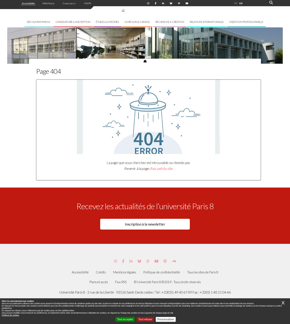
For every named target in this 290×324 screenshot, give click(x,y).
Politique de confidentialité (161, 272)
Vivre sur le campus (137, 21)
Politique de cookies (10, 315)
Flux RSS (121, 282)
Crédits (101, 272)
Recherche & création (169, 21)
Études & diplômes (107, 21)
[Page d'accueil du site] (145, 61)
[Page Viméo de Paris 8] (179, 3)
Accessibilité (28, 3)
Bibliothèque (48, 3)
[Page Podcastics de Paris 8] (165, 261)
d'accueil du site (161, 168)
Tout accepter (125, 319)
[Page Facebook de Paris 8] (155, 3)
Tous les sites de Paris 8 (202, 272)
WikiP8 (87, 3)
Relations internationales (207, 21)
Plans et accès (98, 282)
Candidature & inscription (73, 21)
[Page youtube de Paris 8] (187, 3)
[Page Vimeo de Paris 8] (131, 261)
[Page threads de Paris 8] (147, 261)
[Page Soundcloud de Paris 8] (174, 261)
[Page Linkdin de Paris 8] (163, 3)
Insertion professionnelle (246, 21)
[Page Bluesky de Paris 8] (171, 3)
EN (240, 3)
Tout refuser (145, 319)
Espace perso (69, 3)
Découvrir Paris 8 (38, 21)
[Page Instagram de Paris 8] (148, 3)
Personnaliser (165, 319)
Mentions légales (124, 272)
